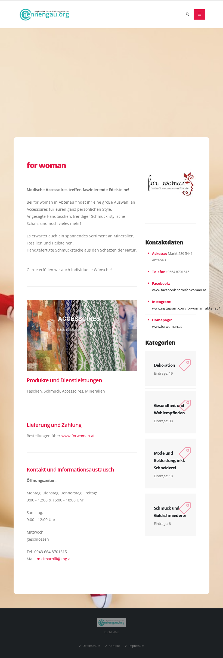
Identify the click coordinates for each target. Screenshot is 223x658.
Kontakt (114, 646)
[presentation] (31, 335)
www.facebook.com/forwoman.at (179, 290)
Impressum (136, 646)
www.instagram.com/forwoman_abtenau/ (186, 308)
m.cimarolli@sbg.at (54, 558)
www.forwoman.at (78, 435)
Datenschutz (91, 646)
